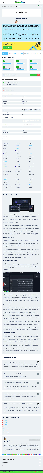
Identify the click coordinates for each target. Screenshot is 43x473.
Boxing (17, 148)
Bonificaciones (13, 53)
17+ (37, 124)
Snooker (5, 179)
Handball (18, 164)
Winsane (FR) (5, 426)
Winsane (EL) (5, 424)
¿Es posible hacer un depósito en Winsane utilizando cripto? (17, 394)
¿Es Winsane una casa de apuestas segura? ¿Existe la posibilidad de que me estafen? (19, 404)
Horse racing (6, 166)
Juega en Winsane (7, 47)
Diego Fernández (8, 441)
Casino (21, 53)
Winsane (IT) (5, 422)
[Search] (40, 2)
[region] (22, 83)
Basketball (30, 145)
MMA (5, 169)
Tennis (30, 184)
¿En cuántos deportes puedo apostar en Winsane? (15, 362)
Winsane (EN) (5, 420)
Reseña (5, 53)
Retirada (27, 53)
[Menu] (3, 2)
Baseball (17, 145)
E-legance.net (39, 471)
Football (5, 161)
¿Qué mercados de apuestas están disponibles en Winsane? (17, 382)
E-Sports (30, 153)
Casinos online (5, 462)
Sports (3, 465)
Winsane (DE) (5, 428)
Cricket (17, 150)
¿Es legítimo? (35, 53)
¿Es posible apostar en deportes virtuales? (13, 373)
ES (36, 2)
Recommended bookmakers (8, 459)
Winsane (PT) (5, 430)
